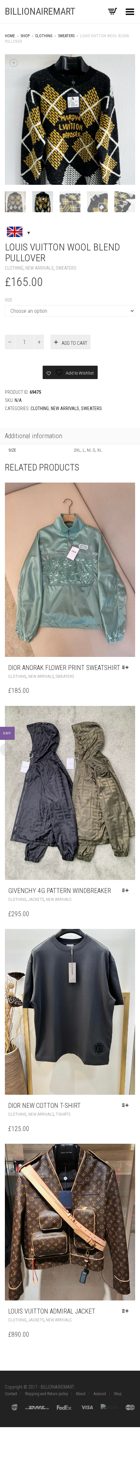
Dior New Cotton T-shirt (44, 1105)
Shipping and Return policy (46, 1394)
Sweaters (66, 36)
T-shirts (63, 1114)
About (81, 1394)
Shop (25, 36)
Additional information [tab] (33, 436)
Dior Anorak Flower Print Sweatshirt (64, 668)
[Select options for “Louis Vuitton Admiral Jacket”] (127, 1311)
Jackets (36, 899)
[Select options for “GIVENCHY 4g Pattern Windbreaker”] (127, 890)
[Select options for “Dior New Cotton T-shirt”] (127, 1105)
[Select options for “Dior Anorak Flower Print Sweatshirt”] (127, 667)
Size (8, 300)
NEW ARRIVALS (39, 268)
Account (99, 1394)
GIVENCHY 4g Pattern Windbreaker (59, 891)
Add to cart (74, 343)
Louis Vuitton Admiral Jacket (51, 1311)
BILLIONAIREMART (40, 11)
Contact (11, 1394)
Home (10, 36)
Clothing (43, 36)
